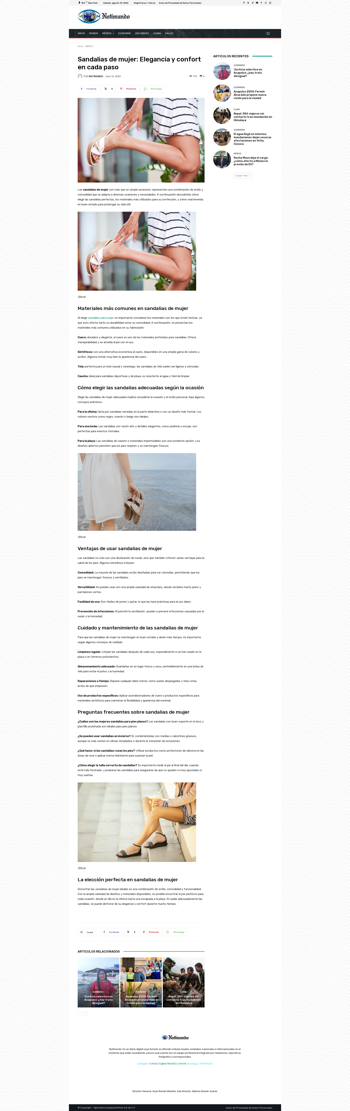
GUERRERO (98, 992)
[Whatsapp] (266, 3)
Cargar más (242, 175)
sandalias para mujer (100, 317)
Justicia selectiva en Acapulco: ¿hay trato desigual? (98, 1000)
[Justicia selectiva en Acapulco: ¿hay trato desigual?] (98, 982)
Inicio (80, 46)
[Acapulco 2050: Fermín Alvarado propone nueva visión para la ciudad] (141, 982)
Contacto (142, 1063)
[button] (268, 33)
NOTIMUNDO (96, 76)
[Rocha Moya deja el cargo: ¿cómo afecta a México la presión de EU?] (222, 159)
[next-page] (85, 1013)
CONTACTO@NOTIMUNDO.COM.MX (167, 1063)
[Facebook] (244, 3)
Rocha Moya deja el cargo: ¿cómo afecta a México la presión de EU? (251, 161)
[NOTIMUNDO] (80, 76)
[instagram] (270, 3)
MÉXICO (89, 46)
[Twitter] (248, 3)
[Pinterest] (261, 3)
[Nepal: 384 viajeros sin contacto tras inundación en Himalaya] (184, 982)
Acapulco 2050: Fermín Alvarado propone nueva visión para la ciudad (141, 1000)
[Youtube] (257, 3)
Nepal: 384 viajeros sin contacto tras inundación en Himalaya (183, 1000)
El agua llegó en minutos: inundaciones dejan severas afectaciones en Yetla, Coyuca (252, 139)
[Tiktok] (252, 3)
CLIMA (183, 992)
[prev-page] (80, 1013)
